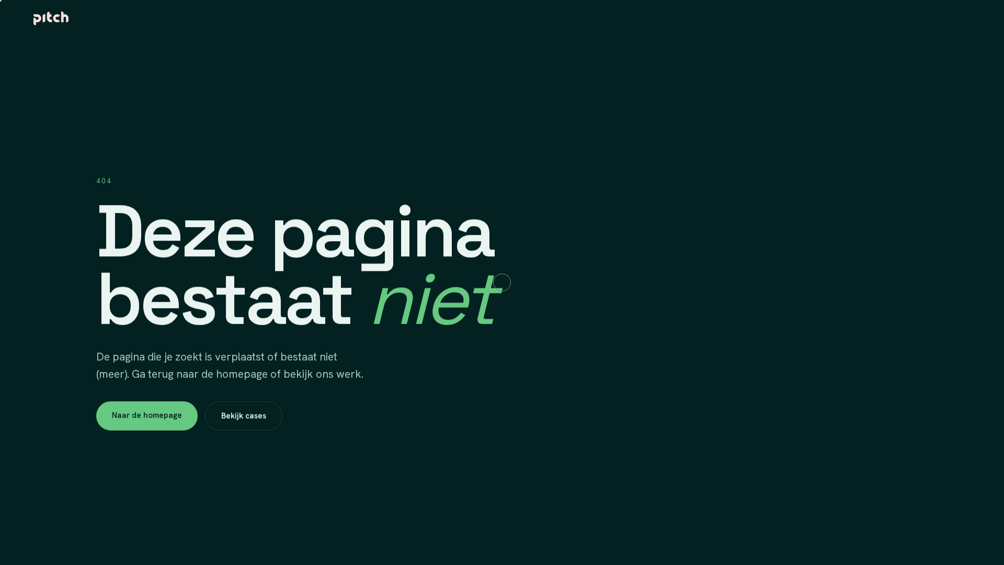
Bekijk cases (243, 416)
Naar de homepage (147, 415)
